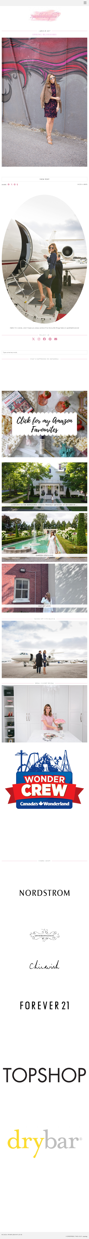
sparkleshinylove (15, 1234)
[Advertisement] (44, 838)
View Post (44, 179)
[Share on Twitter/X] (11, 184)
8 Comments (82, 184)
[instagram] (39, 339)
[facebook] (44, 339)
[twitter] (33, 339)
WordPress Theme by (76, 1236)
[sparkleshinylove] (44, 12)
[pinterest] (50, 339)
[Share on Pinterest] (14, 184)
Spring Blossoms (44, 34)
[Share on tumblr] (17, 184)
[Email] (55, 339)
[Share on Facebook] (8, 184)
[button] (86, 3)
